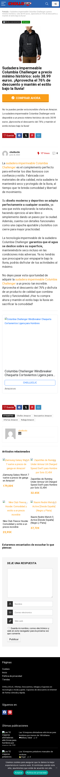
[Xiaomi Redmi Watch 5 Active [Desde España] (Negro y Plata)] (44, 502)
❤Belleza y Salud (25, 738)
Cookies (6, 669)
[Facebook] (4, 712)
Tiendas (6, 679)
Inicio (4, 672)
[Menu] (3, 4)
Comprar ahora (27, 98)
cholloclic (14, 152)
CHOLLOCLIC (30, 382)
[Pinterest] (10, 712)
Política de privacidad (12, 676)
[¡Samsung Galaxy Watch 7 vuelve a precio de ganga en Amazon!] (16, 460)
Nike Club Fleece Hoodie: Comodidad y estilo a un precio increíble (15, 524)
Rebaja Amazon (27, 420)
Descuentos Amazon (43, 416)
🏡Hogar (22, 757)
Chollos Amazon (24, 416)
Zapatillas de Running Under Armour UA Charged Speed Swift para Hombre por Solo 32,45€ (44, 483)
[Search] (46, 4)
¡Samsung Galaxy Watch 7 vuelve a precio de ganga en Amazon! (16, 477)
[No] (56, 767)
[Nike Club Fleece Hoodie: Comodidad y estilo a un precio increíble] (16, 502)
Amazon (26, 22)
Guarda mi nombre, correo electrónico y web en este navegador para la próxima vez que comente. (28, 631)
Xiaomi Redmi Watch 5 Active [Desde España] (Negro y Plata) (42, 520)
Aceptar (18, 772)
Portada (5, 12)
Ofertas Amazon (10, 420)
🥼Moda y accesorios (11, 22)
